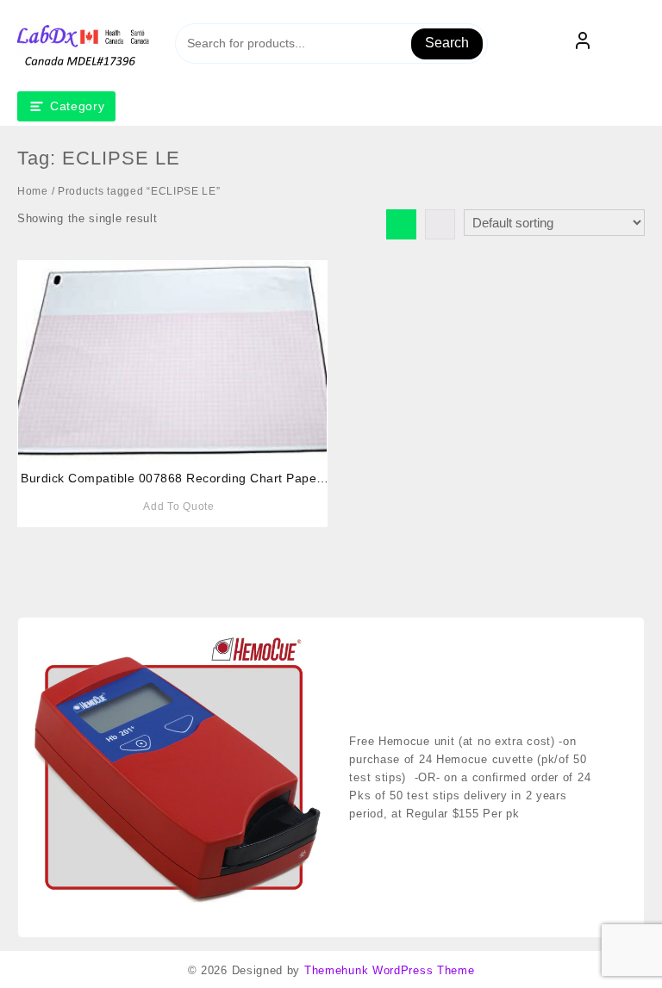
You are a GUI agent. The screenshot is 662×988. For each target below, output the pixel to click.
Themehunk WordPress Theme (389, 970)
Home (32, 191)
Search (447, 42)
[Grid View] (401, 224)
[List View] (440, 224)
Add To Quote (178, 506)
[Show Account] (582, 44)
